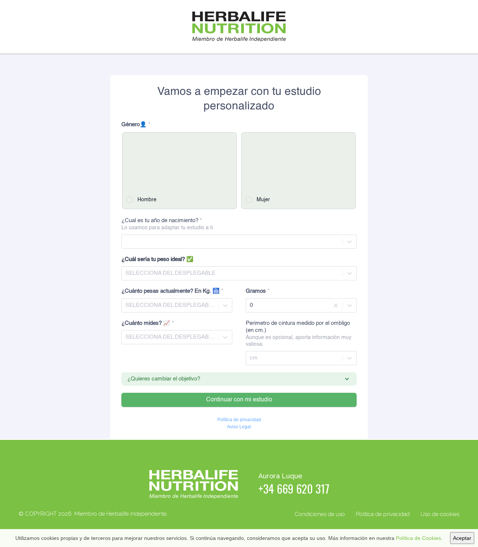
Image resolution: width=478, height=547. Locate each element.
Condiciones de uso (320, 514)
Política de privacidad (383, 514)
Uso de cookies (439, 514)
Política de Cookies (418, 538)
